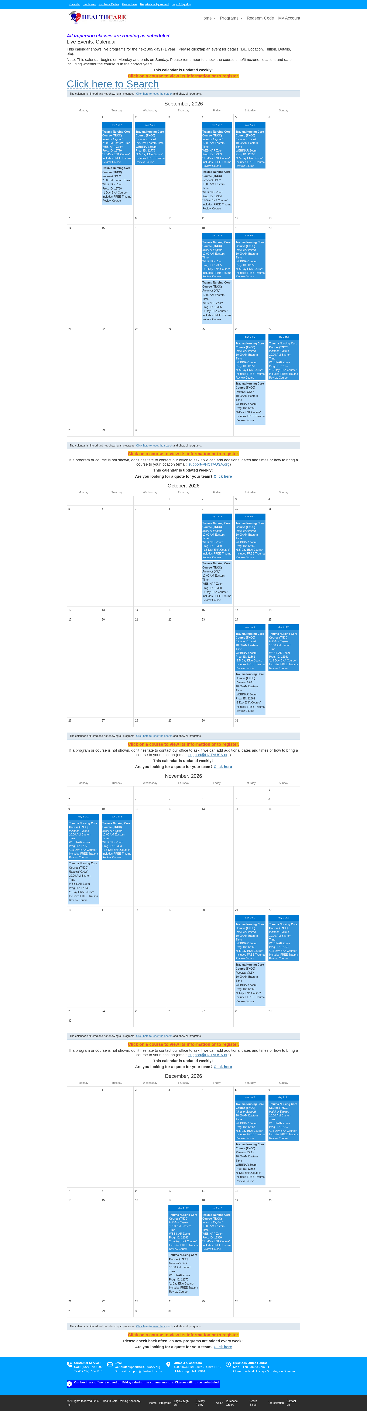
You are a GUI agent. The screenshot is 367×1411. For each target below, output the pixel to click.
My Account (289, 18)
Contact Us (291, 1402)
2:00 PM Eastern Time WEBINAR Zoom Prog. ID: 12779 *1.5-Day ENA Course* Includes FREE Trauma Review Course (116, 147)
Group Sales (129, 4)
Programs (229, 18)
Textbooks (89, 4)
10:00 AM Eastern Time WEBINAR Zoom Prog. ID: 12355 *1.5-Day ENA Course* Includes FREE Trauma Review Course (216, 259)
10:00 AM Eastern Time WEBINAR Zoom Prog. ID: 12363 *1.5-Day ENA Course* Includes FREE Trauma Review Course (83, 840)
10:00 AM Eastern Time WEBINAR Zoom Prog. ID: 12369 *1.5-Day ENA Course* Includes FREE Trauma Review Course (183, 1232)
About (219, 1402)
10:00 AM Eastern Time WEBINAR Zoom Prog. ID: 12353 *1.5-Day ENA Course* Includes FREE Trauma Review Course (216, 148)
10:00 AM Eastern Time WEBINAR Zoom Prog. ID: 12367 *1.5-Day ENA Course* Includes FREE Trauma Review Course (250, 1121)
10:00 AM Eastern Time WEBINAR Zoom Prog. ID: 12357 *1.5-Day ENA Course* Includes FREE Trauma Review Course (250, 360)
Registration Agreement (154, 4)
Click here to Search (113, 84)
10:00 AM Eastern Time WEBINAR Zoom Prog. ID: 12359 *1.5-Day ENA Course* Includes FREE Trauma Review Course (216, 540)
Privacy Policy (200, 1402)
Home (206, 18)
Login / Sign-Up (181, 4)
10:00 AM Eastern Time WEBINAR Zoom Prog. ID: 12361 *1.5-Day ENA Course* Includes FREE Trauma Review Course (250, 651)
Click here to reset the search (154, 93)
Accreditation (276, 1402)
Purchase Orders (109, 4)
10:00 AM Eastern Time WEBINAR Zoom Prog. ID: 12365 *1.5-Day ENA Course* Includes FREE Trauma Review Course (250, 941)
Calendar (74, 4)
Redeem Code (260, 18)
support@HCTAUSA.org (209, 464)
